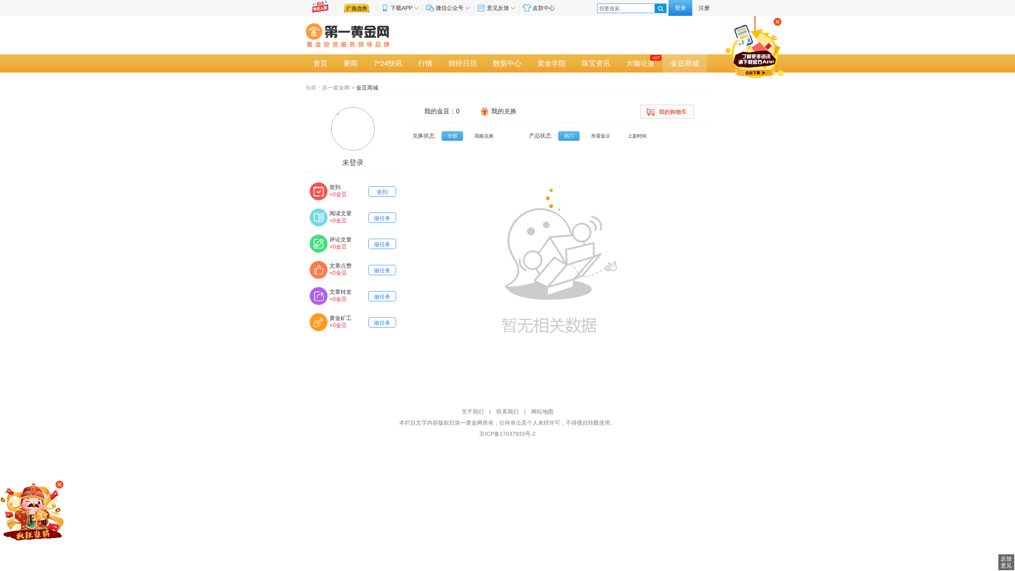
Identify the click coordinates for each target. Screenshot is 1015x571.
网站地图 (542, 411)
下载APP (401, 8)
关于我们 (473, 411)
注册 (704, 8)
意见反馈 (498, 8)
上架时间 (637, 136)
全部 (452, 136)
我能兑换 (484, 136)
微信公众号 (449, 8)
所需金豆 (600, 136)
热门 (569, 136)
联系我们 (507, 411)
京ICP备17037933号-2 (507, 434)
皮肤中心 (543, 8)
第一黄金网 (336, 87)
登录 (680, 8)
